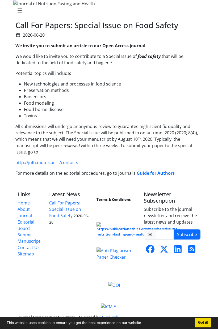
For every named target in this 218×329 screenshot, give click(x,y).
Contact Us (29, 247)
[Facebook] (150, 251)
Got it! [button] (203, 322)
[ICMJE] (108, 306)
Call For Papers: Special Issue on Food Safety (65, 209)
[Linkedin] (177, 251)
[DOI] (114, 285)
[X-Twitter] (164, 251)
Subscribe (187, 234)
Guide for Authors (156, 173)
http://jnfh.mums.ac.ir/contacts (46, 162)
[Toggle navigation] (107, 10)
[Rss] (191, 251)
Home (24, 203)
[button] (144, 323)
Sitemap (26, 254)
